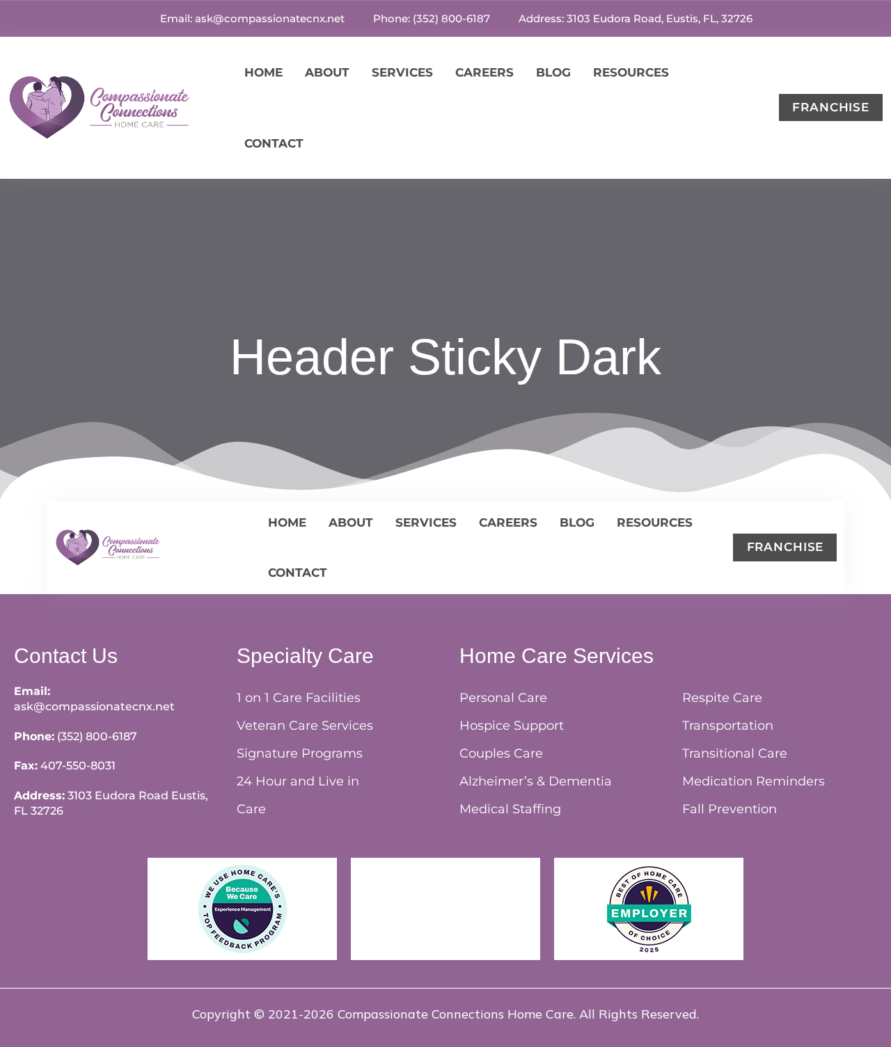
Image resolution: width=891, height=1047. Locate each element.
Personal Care (503, 697)
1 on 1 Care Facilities (299, 697)
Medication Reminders (753, 781)
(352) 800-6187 (97, 736)
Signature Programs (300, 753)
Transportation (727, 725)
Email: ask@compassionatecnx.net (251, 18)
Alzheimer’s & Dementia (535, 781)
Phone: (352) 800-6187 (430, 18)
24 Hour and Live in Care (298, 795)
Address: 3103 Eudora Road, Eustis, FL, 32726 (634, 18)
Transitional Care (734, 753)
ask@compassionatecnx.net (94, 706)
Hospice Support (511, 725)
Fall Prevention (729, 809)
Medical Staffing (510, 809)
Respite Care (722, 697)
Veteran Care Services (305, 725)
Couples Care (501, 753)
